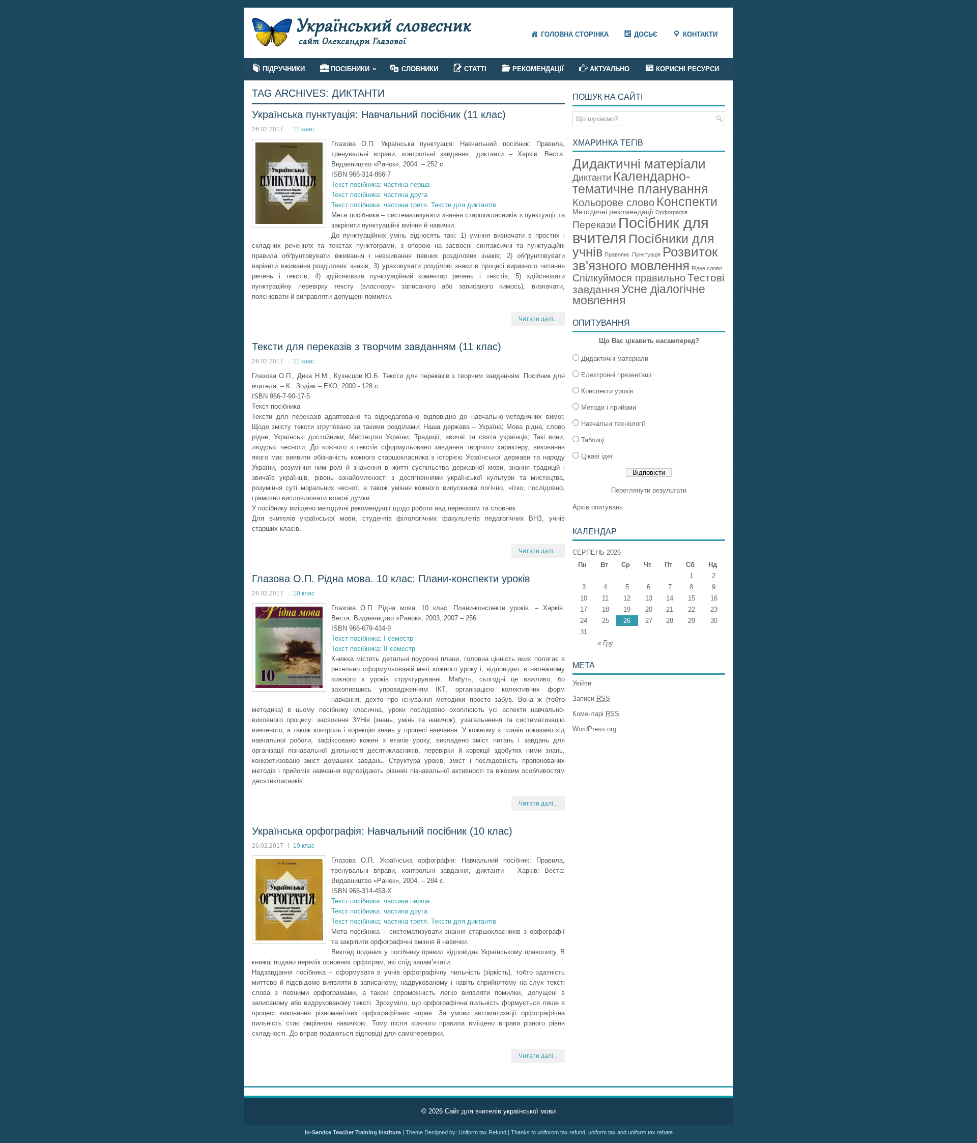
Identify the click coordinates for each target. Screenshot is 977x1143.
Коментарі (595, 714)
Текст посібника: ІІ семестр (373, 648)
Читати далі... (538, 319)
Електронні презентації (616, 375)
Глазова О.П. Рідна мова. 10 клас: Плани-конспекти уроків (391, 578)
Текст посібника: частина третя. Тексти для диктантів (413, 205)
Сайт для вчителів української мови (500, 1111)
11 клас (303, 129)
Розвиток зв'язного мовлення (644, 258)
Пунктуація (646, 254)
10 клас (303, 593)
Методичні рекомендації (612, 212)
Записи (591, 698)
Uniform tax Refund (482, 1132)
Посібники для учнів (643, 246)
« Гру (605, 643)
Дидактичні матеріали (639, 164)
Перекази (594, 224)
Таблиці (592, 440)
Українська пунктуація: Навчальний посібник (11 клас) (379, 114)
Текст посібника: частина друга (379, 194)
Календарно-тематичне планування (640, 182)
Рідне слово (707, 268)
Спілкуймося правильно (628, 277)
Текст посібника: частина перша (380, 184)
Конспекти (686, 201)
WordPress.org (594, 729)
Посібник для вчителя (640, 230)
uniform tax (602, 1132)
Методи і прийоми (608, 407)
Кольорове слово (613, 202)
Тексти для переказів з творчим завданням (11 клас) (376, 346)
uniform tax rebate (650, 1132)
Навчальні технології (613, 423)
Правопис (617, 254)
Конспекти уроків (607, 391)
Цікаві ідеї (597, 456)
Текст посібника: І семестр (372, 638)
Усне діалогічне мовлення (638, 294)
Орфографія (671, 212)
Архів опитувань (597, 507)
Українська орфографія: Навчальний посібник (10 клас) (382, 831)
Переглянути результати (648, 490)
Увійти (581, 683)
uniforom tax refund (561, 1132)
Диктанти (591, 178)
